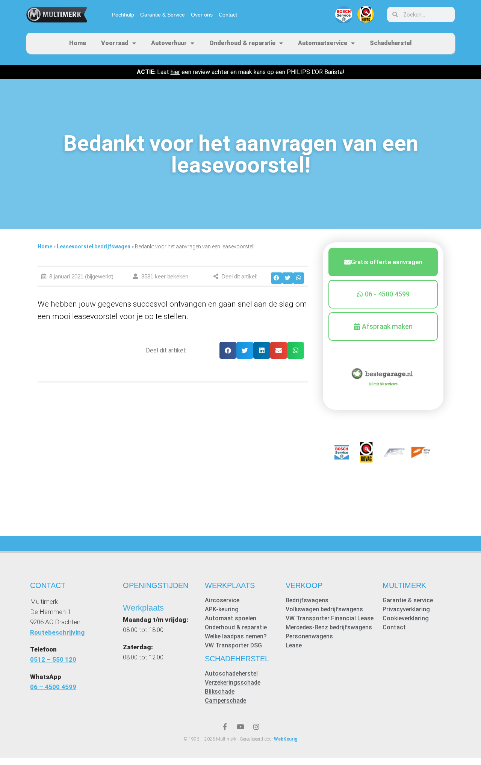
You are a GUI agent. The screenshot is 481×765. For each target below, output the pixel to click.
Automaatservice (322, 43)
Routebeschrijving (57, 632)
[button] (276, 277)
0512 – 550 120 (53, 659)
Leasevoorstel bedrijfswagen (93, 246)
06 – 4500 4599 (53, 687)
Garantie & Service (162, 15)
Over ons (202, 15)
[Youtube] (240, 726)
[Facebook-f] (224, 726)
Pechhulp (123, 15)
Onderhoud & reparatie (242, 43)
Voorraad (115, 43)
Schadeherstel (391, 43)
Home (77, 43)
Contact (228, 15)
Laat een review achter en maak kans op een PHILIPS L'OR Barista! (241, 72)
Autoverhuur (169, 43)
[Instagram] (256, 726)
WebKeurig (285, 739)
